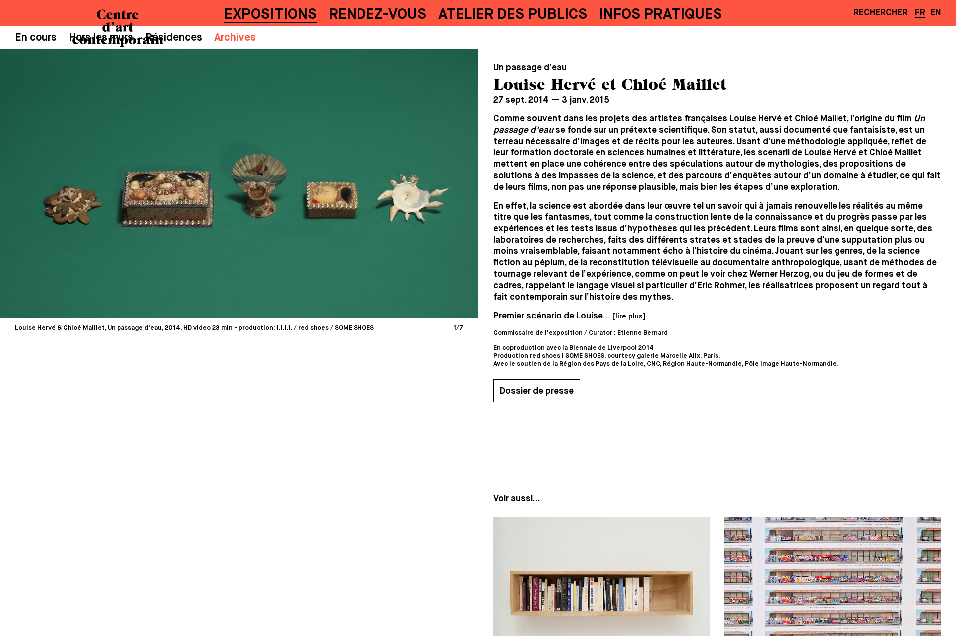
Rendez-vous (377, 14)
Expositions (270, 14)
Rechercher (880, 12)
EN (935, 12)
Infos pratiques (660, 14)
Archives (235, 38)
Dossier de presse (537, 391)
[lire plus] (628, 316)
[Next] (353, 183)
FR (920, 12)
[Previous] (124, 183)
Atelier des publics (512, 14)
